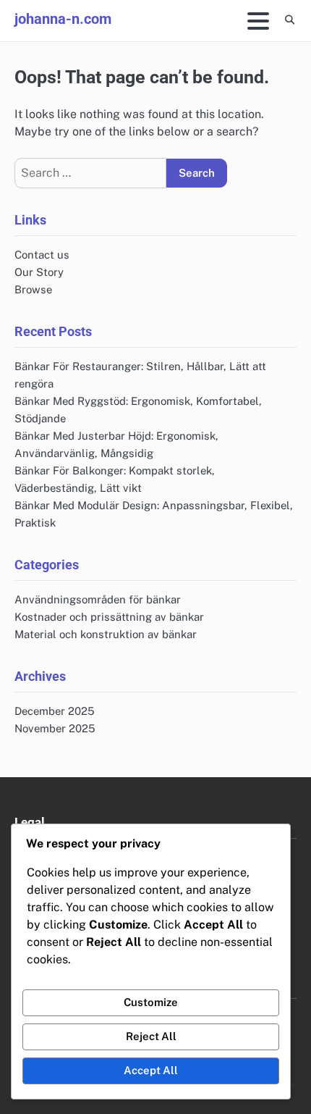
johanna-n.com (62, 19)
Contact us (41, 254)
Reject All (151, 1036)
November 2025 (54, 728)
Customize (151, 1002)
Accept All (151, 1070)
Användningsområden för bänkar (97, 599)
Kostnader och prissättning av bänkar (109, 617)
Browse (33, 289)
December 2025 (54, 711)
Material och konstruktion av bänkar (105, 634)
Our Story (39, 272)
